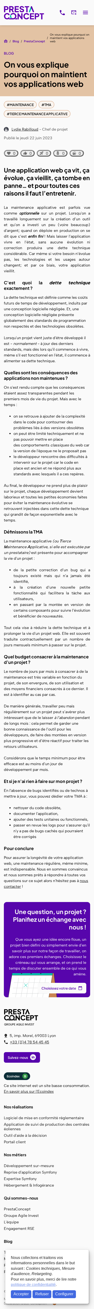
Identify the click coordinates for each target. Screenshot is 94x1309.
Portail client (15, 1142)
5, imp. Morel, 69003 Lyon (33, 1035)
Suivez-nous (18, 1057)
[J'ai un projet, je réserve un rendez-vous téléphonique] (62, 13)
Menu (85, 13)
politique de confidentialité (33, 1285)
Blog (16, 41)
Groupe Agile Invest (21, 1215)
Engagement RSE (19, 1228)
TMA (47, 104)
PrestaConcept (24, 12)
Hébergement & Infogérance (29, 1185)
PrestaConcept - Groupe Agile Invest (22, 1017)
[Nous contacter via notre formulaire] (74, 13)
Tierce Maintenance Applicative (38, 114)
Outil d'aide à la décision (25, 1135)
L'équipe (11, 1222)
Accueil (6, 41)
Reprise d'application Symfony (30, 1172)
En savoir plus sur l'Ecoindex (29, 1091)
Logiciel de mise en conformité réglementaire (44, 1118)
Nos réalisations (18, 1106)
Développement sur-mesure (29, 1165)
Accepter (21, 1294)
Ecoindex (16, 1076)
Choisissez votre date (58, 988)
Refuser (42, 1294)
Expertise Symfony (20, 1178)
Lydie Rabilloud (25, 129)
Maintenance (22, 104)
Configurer (64, 1294)
